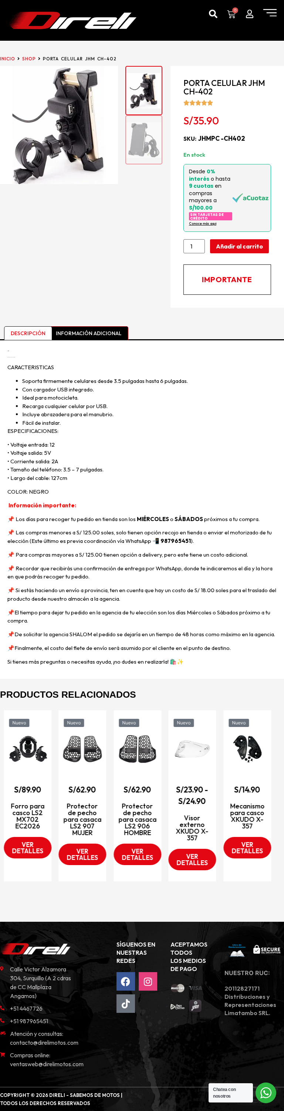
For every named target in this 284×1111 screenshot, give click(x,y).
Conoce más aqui (202, 223)
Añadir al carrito (239, 246)
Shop (29, 58)
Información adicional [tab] (89, 333)
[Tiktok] (125, 1003)
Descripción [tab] (28, 333)
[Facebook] (125, 981)
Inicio (7, 58)
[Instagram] (148, 981)
